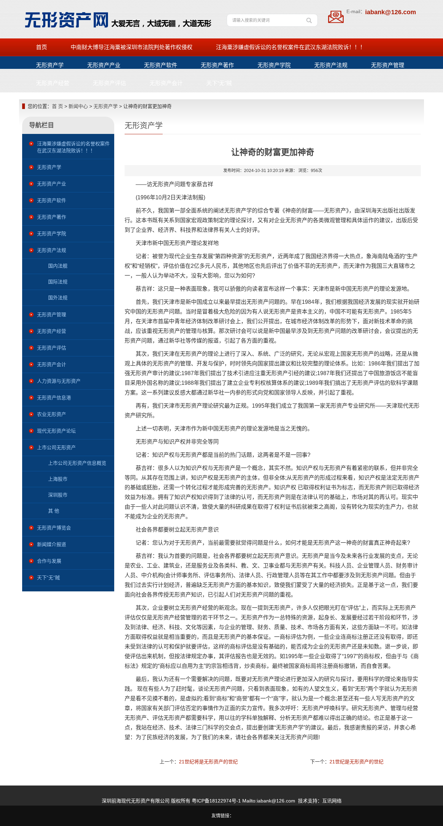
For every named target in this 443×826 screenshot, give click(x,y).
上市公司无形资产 (56, 447)
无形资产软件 (160, 65)
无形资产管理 (387, 65)
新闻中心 (78, 106)
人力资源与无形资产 (59, 381)
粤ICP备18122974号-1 (216, 801)
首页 (41, 47)
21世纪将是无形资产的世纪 (208, 761)
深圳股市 (57, 495)
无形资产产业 (103, 65)
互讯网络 (332, 801)
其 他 (53, 511)
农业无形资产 (51, 414)
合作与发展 (49, 561)
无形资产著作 (217, 65)
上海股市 (57, 479)
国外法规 (57, 297)
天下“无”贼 (219, 83)
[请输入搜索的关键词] (309, 17)
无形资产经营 (52, 83)
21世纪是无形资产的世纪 (356, 761)
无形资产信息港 (54, 397)
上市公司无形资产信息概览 (77, 463)
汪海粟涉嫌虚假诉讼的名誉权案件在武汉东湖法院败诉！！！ (290, 47)
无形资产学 (50, 65)
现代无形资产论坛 (56, 431)
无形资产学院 (274, 65)
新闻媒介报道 (51, 544)
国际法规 (57, 281)
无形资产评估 (109, 83)
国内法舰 (57, 266)
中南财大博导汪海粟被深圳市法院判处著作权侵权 (131, 47)
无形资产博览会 (54, 527)
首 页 (57, 106)
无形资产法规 (330, 65)
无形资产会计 (166, 83)
